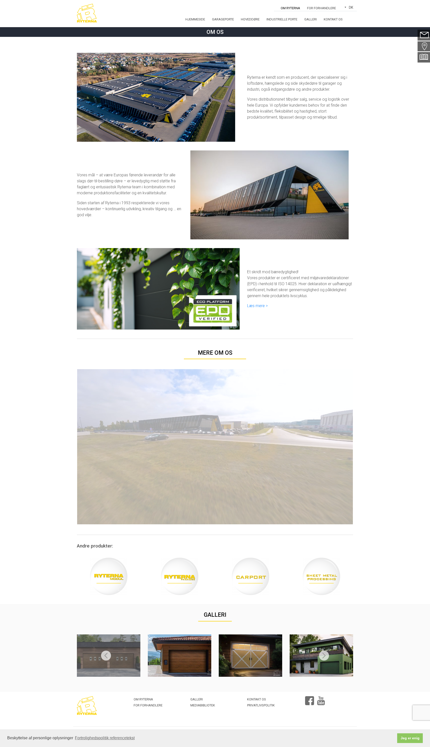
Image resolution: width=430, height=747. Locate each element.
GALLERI (215, 614)
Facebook (309, 698)
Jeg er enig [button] (410, 738)
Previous (106, 656)
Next (324, 656)
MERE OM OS (215, 352)
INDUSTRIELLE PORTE (282, 19)
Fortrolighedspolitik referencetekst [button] (105, 738)
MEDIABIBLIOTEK (202, 705)
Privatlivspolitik (261, 705)
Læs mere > (257, 305)
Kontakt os (333, 19)
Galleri (310, 19)
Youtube (321, 698)
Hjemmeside (195, 19)
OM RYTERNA (290, 8)
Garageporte (223, 19)
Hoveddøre (250, 19)
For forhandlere (321, 8)
